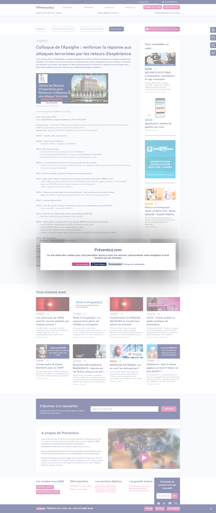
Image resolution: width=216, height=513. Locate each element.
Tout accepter (81, 264)
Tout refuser (99, 264)
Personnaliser (115, 264)
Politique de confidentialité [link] (134, 264)
